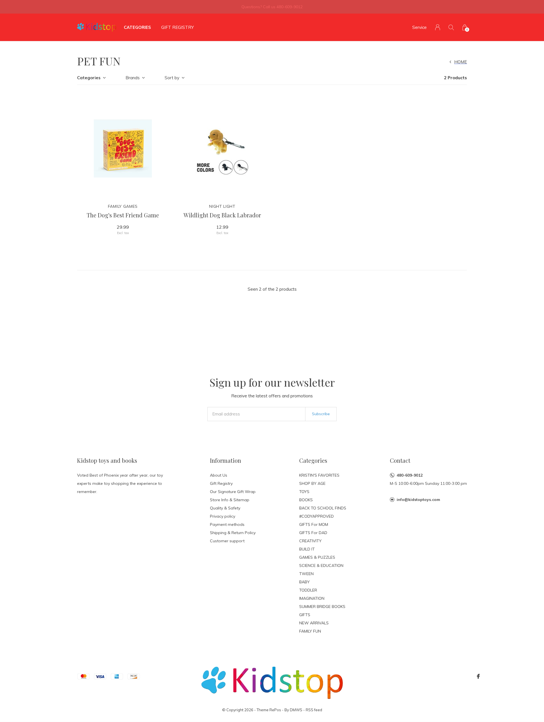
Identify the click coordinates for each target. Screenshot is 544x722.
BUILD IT (307, 549)
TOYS (304, 491)
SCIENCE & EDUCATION (321, 565)
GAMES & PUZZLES (317, 557)
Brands (133, 77)
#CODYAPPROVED (316, 516)
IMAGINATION (311, 598)
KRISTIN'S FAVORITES (319, 475)
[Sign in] (437, 27)
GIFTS (304, 614)
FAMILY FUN (310, 631)
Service (419, 27)
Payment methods (227, 524)
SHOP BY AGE (312, 483)
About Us (218, 475)
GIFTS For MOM (313, 524)
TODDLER (308, 590)
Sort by (172, 77)
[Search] (451, 27)
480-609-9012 (410, 475)
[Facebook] (478, 676)
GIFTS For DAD (313, 532)
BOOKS (306, 499)
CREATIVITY (310, 540)
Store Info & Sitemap (229, 499)
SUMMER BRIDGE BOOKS (322, 606)
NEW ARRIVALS (314, 622)
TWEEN (306, 573)
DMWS (296, 710)
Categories (137, 27)
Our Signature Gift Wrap (233, 491)
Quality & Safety (225, 508)
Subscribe (321, 413)
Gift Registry (177, 27)
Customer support (227, 540)
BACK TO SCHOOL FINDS (322, 508)
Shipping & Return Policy (233, 532)
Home (460, 62)
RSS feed (314, 710)
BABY (304, 581)
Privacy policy (222, 516)
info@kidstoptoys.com (418, 499)
